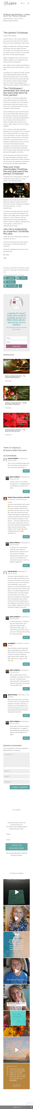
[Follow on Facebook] (11, 814)
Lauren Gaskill (13, 458)
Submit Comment (20, 787)
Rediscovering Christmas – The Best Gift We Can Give (15, 430)
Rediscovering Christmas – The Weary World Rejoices (15, 376)
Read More (8, 381)
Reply (26, 471)
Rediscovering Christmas (10, 21)
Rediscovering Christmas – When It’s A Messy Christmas (16, 403)
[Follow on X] (14, 814)
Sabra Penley (12, 695)
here (4, 272)
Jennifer (15, 275)
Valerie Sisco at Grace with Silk (19, 497)
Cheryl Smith (12, 571)
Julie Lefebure (9, 18)
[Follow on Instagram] (18, 814)
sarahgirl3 (11, 643)
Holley (22, 275)
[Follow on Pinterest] (21, 814)
